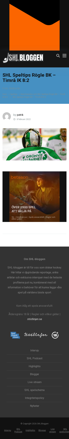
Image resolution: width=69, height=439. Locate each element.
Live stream (35, 382)
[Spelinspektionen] (15, 335)
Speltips (13, 94)
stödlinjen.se (34, 319)
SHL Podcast (34, 358)
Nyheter (34, 406)
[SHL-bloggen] (23, 57)
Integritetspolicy (34, 398)
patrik (20, 114)
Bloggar (34, 374)
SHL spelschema (34, 390)
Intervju (34, 350)
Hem (5, 94)
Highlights (35, 366)
